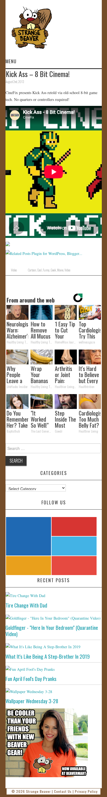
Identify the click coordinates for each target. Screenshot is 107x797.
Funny (46, 270)
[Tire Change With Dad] (53, 595)
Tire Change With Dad (26, 605)
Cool (39, 270)
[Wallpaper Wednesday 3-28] (53, 691)
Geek (53, 270)
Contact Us (63, 791)
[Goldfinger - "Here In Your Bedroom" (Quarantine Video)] (53, 618)
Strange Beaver (38, 791)
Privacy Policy (86, 791)
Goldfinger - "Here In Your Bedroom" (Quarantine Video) (51, 630)
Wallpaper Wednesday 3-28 (31, 701)
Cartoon (32, 270)
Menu (10, 61)
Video (14, 270)
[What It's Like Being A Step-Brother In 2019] (53, 646)
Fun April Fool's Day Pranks (31, 679)
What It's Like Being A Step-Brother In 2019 (47, 656)
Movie (60, 270)
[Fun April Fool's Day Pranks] (53, 669)
